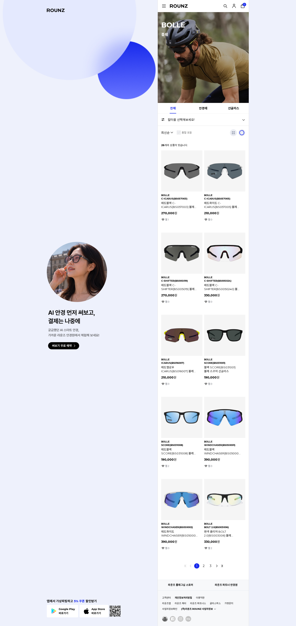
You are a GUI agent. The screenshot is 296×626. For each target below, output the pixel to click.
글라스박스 (215, 603)
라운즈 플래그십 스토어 (180, 584)
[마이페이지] (234, 6)
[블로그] (188, 619)
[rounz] (56, 10)
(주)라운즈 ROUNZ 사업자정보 (197, 608)
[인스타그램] (180, 619)
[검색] (225, 6)
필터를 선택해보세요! (181, 120)
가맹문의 (228, 603)
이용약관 (200, 597)
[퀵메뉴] (163, 6)
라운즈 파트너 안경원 (226, 584)
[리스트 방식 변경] (233, 132)
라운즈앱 (166, 603)
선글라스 (233, 108)
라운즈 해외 (180, 603)
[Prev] (190, 566)
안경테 (203, 108)
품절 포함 (187, 132)
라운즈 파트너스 (198, 603)
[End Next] (221, 566)
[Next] (216, 566)
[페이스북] (173, 619)
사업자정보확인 (169, 608)
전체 (173, 108)
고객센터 (166, 597)
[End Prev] (185, 566)
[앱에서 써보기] (241, 132)
